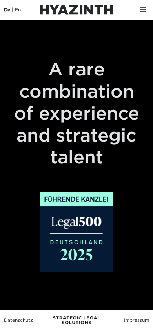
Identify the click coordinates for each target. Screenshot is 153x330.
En (18, 10)
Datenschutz (18, 320)
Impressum (136, 320)
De (7, 10)
